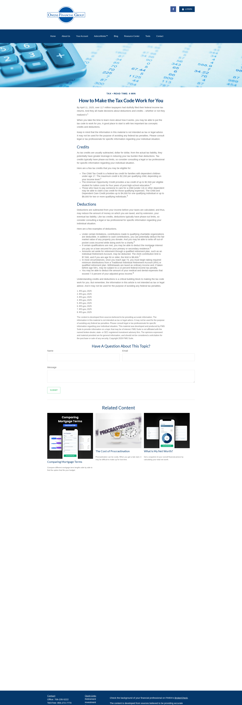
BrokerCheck (181, 698)
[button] (53, 36)
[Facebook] (173, 9)
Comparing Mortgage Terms (64, 461)
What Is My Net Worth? (158, 451)
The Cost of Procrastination (113, 451)
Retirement (90, 699)
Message (51, 367)
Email (125, 351)
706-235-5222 (61, 699)
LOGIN (188, 9)
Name (50, 351)
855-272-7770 (64, 703)
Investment (90, 702)
